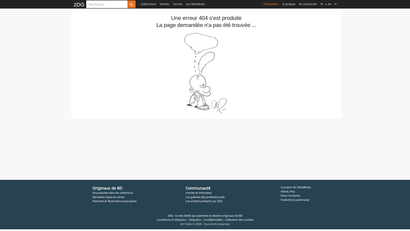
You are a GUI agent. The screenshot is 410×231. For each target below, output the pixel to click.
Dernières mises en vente (108, 197)
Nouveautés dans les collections (112, 193)
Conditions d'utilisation (171, 220)
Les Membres (195, 4)
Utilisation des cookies (239, 220)
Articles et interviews (199, 193)
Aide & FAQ (288, 191)
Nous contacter (290, 195)
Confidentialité (213, 220)
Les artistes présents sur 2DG (204, 201)
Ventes (164, 4)
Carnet (177, 4)
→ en (326, 4)
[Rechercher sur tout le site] (131, 4)
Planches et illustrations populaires (114, 201)
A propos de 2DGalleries (296, 187)
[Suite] (335, 4)
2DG (79, 4)
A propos (289, 4)
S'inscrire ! (271, 4)
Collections (148, 4)
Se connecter (308, 4)
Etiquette (195, 220)
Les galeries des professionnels (205, 197)
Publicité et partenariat (295, 200)
